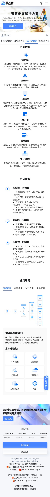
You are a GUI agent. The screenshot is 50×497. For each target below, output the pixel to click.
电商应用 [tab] (18, 288)
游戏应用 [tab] (29, 288)
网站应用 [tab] (7, 288)
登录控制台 (35, 26)
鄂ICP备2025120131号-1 (30, 469)
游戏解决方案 (6, 41)
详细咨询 (12, 26)
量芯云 (7, 3)
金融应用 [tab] (41, 288)
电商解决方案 (31, 41)
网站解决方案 (18, 41)
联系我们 (25, 452)
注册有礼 (8, 418)
